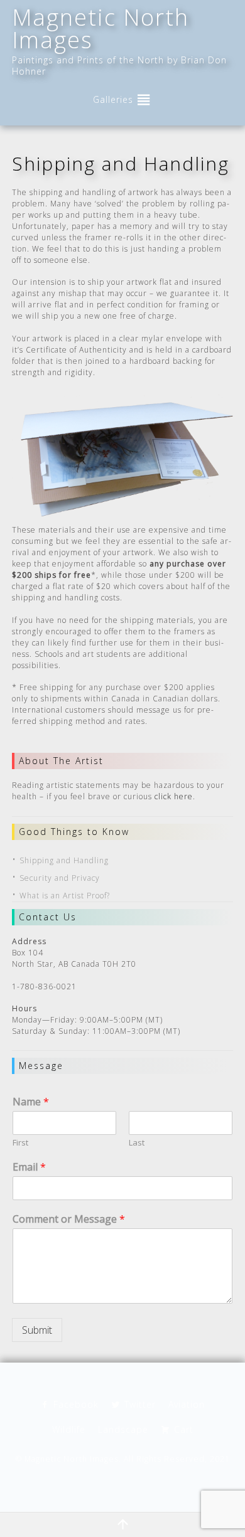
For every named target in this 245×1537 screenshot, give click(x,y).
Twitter (140, 1404)
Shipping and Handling (64, 860)
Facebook (76, 1404)
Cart (183, 1429)
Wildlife (68, 1429)
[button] (113, 99)
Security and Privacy (59, 878)
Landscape (123, 1429)
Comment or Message (69, 1219)
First (20, 1142)
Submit (37, 1330)
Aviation (186, 1404)
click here (174, 796)
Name (31, 1102)
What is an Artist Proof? (64, 895)
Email (29, 1167)
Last (136, 1142)
